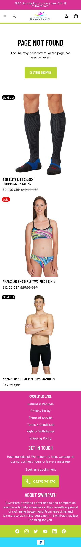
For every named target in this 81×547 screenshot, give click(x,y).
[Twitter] (36, 531)
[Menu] (5, 16)
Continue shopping (40, 72)
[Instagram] (26, 531)
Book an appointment (40, 469)
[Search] (14, 16)
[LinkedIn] (54, 531)
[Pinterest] (64, 531)
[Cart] (76, 16)
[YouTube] (45, 531)
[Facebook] (17, 531)
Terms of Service (40, 417)
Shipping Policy (40, 438)
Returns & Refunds (40, 404)
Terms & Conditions (40, 424)
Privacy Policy (41, 411)
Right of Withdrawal (40, 431)
